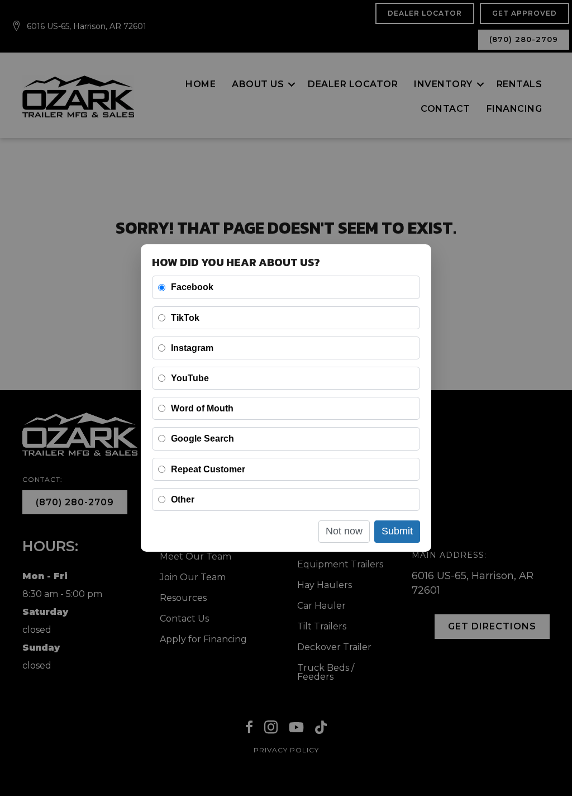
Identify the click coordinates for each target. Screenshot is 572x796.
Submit (397, 531)
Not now (344, 531)
